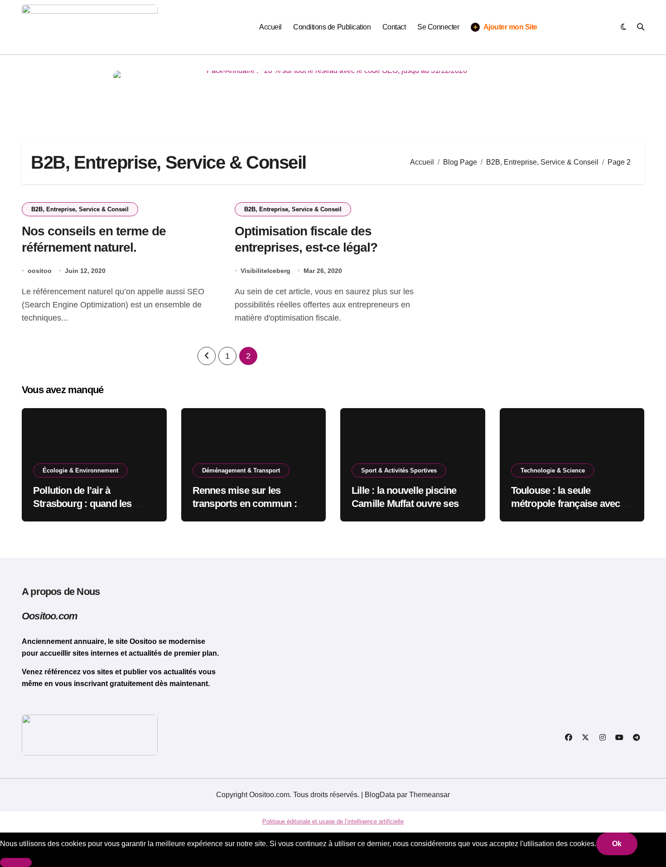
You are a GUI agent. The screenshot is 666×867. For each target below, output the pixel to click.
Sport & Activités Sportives (399, 470)
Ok (617, 844)
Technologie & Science (553, 470)
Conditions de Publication (332, 27)
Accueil (270, 27)
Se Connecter (438, 27)
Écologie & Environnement (80, 470)
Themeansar (429, 795)
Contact (394, 27)
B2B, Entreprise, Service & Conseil (80, 209)
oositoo (40, 270)
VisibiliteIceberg (265, 270)
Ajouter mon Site (505, 27)
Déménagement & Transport (241, 470)
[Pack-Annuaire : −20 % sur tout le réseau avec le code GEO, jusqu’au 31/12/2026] (333, 91)
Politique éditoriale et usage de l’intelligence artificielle (333, 821)
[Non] (16, 862)
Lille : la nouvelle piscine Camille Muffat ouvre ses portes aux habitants (405, 503)
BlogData (380, 795)
